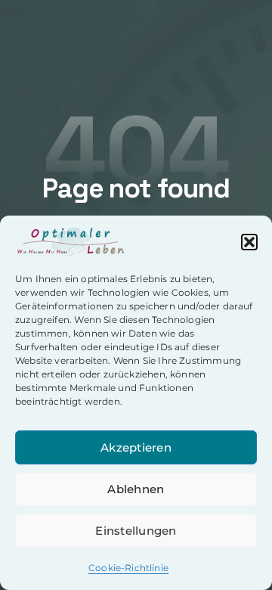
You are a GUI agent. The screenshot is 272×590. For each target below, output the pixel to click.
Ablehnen (135, 489)
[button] (249, 242)
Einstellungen (135, 530)
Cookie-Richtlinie (128, 567)
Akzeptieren (136, 447)
